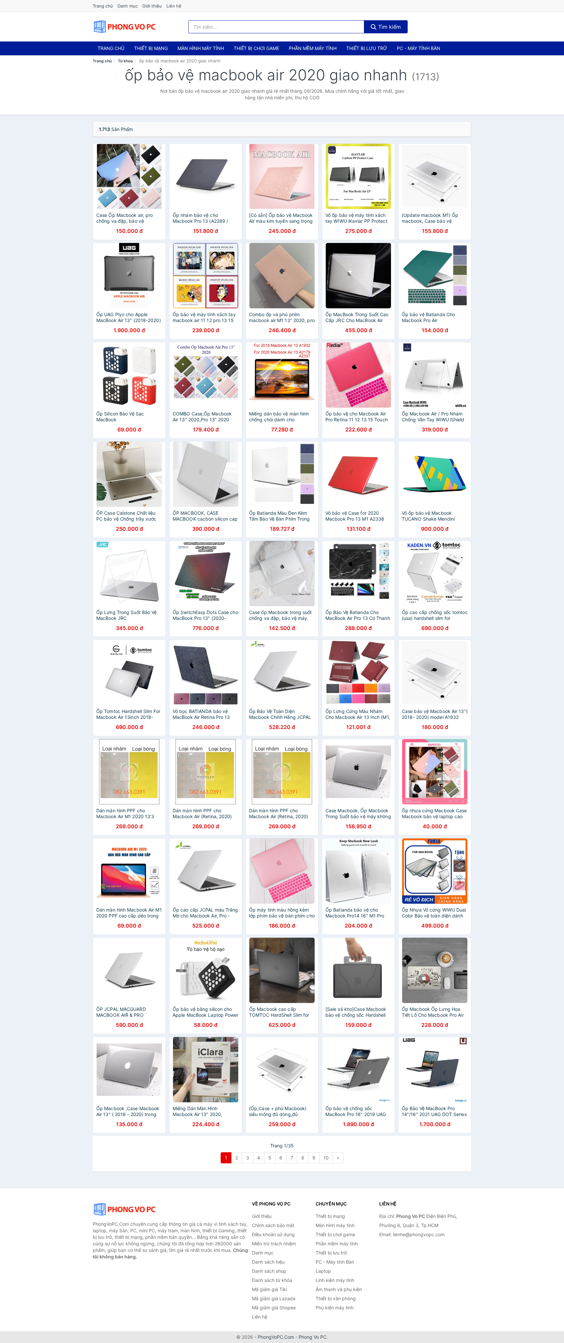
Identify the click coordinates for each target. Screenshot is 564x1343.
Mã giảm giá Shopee (274, 1307)
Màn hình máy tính (201, 48)
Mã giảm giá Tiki (269, 1289)
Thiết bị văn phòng (336, 1298)
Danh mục (128, 5)
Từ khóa (125, 60)
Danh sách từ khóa (272, 1280)
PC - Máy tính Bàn (418, 48)
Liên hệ (173, 5)
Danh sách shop (269, 1271)
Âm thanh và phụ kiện (339, 1289)
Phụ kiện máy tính (334, 1307)
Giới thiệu (152, 5)
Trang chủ (103, 5)
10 (326, 1157)
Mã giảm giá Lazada (273, 1298)
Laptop (323, 1271)
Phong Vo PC (312, 1337)
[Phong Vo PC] (125, 1209)
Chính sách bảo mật (273, 1225)
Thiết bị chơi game (256, 48)
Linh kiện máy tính (335, 1280)
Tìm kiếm (389, 27)
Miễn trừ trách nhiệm (274, 1243)
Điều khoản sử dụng (273, 1234)
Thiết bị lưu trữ (366, 48)
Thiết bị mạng (151, 48)
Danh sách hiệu (268, 1262)
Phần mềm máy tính (313, 48)
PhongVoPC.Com (276, 1337)
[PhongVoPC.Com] (124, 27)
